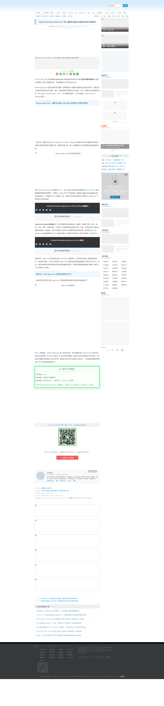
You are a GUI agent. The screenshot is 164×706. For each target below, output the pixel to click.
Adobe (40, 190)
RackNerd (70, 649)
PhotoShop (41, 79)
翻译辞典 (124, 285)
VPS (101, 16)
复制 (71, 498)
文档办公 (106, 268)
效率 (87, 87)
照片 (80, 145)
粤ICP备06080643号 (78, 676)
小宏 (103, 657)
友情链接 (60, 655)
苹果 (113, 16)
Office (122, 16)
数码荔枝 (69, 652)
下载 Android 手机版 (71, 385)
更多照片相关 (47, 380)
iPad (87, 190)
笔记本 (93, 233)
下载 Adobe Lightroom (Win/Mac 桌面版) (49, 385)
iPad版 (91, 385)
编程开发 (115, 271)
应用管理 (115, 268)
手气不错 (52, 652)
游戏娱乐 (115, 261)
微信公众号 (63, 481)
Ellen (93, 657)
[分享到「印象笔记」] (77, 74)
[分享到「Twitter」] (74, 74)
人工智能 (106, 285)
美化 (36, 362)
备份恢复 (124, 278)
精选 (127, 16)
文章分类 (52, 655)
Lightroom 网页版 (67, 380)
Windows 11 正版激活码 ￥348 (114, 160)
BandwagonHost (64, 676)
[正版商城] (107, 350)
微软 (109, 16)
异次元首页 (44, 16)
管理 (61, 490)
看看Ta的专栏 (50, 481)
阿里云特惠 (111, 169)
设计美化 (64, 16)
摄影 (53, 87)
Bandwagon (70, 657)
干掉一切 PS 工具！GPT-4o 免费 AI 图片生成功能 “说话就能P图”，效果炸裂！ (59, 631)
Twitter (69, 481)
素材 (64, 490)
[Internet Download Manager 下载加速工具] (115, 102)
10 (66, 71)
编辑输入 (115, 285)
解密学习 (124, 281)
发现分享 (106, 271)
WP (53, 676)
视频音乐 (115, 275)
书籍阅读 (115, 281)
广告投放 (121, 676)
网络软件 (106, 261)
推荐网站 (106, 275)
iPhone (92, 190)
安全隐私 (106, 278)
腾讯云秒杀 (111, 166)
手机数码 (124, 268)
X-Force (50, 473)
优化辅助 (106, 265)
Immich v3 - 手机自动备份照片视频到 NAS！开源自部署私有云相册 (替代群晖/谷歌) (61, 615)
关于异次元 (43, 649)
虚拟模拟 (106, 281)
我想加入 (108, 657)
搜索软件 (52, 649)
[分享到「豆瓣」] (70, 74)
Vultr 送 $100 (120, 166)
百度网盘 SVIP (120, 169)
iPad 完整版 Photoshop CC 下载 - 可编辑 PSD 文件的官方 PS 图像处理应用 (59, 623)
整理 (55, 490)
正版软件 (60, 649)
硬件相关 (124, 275)
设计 (63, 82)
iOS (69, 26)
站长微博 (42, 652)
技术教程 (124, 271)
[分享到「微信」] (60, 74)
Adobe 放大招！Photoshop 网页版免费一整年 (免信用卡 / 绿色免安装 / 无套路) (60, 619)
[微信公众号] (122, 350)
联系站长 (42, 655)
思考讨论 (106, 288)
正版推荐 (60, 657)
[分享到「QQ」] (64, 74)
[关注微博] (117, 350)
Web (77, 26)
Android (73, 26)
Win (63, 26)
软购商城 (60, 652)
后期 (46, 490)
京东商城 (69, 655)
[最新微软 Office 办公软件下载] (115, 112)
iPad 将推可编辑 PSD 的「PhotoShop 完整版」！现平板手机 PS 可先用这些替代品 (61, 627)
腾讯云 (44, 676)
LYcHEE (98, 657)
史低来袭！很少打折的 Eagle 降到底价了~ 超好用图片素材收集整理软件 (58, 611)
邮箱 (74, 481)
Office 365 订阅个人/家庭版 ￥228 (115, 163)
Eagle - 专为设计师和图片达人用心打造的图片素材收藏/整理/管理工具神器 (59, 635)
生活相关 (115, 278)
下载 (71, 71)
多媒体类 (57, 16)
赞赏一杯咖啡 (68, 458)
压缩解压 (115, 288)
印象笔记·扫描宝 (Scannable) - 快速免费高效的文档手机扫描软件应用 (59, 601)
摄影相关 (57, 380)
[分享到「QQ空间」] (67, 74)
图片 (49, 490)
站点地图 (52, 657)
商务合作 (114, 121)
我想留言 (42, 657)
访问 (44, 374)
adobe (43, 490)
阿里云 (49, 676)
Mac (66, 26)
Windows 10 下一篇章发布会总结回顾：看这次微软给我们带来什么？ (60, 598)
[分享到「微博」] (57, 74)
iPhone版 (83, 385)
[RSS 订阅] (112, 350)
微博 (57, 481)
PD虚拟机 (96, 16)
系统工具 (124, 265)
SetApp (118, 16)
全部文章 (51, 16)
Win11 (105, 16)
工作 (43, 268)
